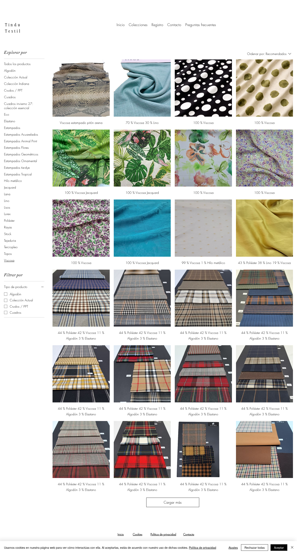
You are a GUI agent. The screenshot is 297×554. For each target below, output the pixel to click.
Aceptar (279, 548)
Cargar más (173, 502)
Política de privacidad (202, 548)
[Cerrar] (292, 547)
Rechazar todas (254, 548)
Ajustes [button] (233, 548)
